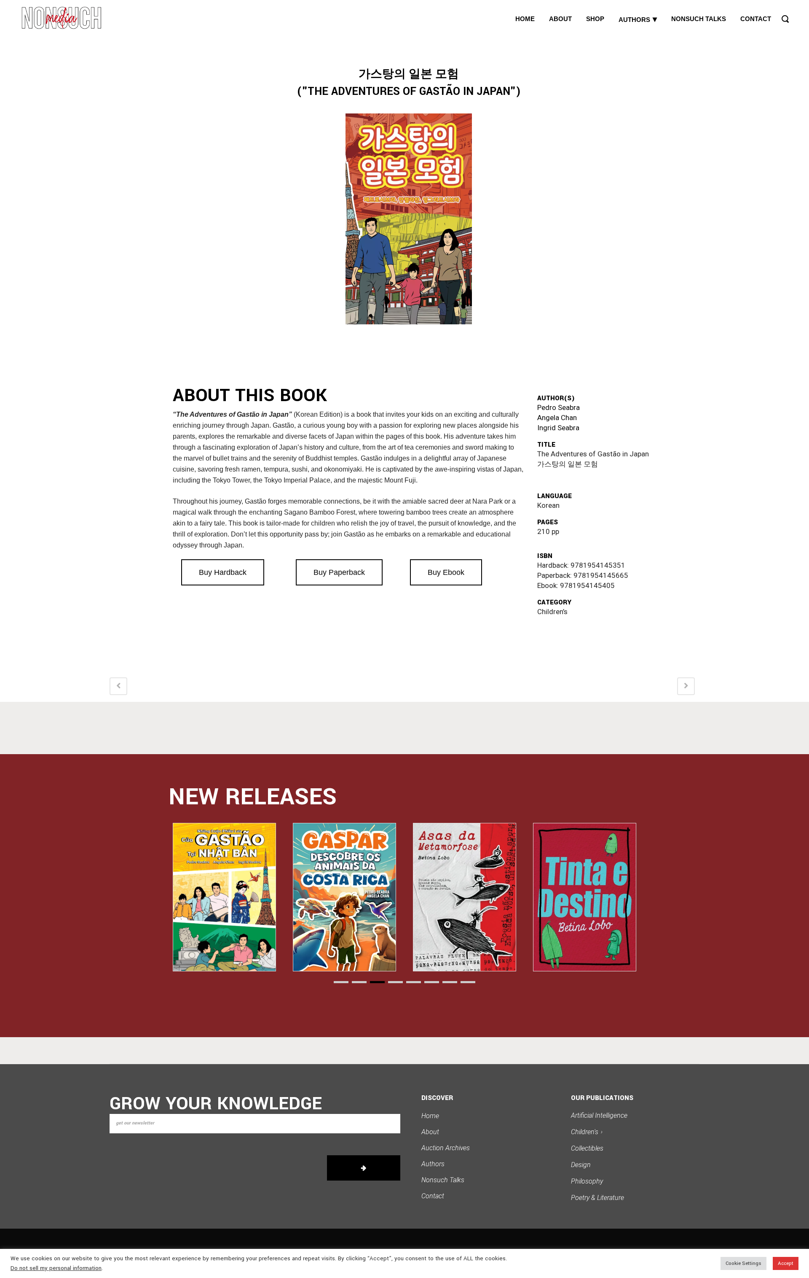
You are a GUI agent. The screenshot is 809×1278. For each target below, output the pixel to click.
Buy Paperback (339, 572)
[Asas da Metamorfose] (344, 897)
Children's (587, 1132)
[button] (341, 982)
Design (581, 1165)
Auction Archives (445, 1148)
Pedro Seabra (558, 407)
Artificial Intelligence (599, 1115)
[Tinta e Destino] (464, 897)
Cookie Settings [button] (743, 1263)
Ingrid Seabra (558, 427)
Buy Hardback (222, 572)
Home (430, 1116)
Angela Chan (557, 417)
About (430, 1132)
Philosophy (587, 1181)
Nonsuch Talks (442, 1180)
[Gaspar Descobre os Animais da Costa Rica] (224, 897)
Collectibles (587, 1148)
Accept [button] (785, 1263)
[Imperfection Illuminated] (584, 897)
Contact (432, 1196)
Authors (433, 1164)
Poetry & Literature (597, 1198)
